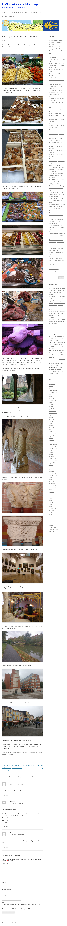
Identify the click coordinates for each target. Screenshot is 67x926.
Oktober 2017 (52, 485)
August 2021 (52, 436)
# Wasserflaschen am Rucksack (57, 265)
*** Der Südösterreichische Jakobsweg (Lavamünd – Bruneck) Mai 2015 (56, 175)
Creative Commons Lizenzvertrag (18, 12)
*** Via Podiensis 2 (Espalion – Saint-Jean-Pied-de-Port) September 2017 (56, 200)
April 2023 (51, 419)
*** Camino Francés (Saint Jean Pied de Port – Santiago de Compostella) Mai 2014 (57, 207)
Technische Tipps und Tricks (39, 12)
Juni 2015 (51, 504)
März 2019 (51, 471)
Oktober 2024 (52, 400)
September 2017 (53, 488)
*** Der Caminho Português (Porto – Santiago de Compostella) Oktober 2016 (56, 242)
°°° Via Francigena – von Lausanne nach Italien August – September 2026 (56, 42)
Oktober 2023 (52, 411)
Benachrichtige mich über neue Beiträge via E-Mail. (17, 909)
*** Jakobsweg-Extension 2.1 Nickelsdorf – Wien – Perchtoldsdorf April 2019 (56, 221)
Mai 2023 (51, 417)
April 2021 (51, 440)
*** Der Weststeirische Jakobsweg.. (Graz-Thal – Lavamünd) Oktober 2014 (56, 169)
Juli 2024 (51, 404)
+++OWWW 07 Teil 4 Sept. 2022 (56, 113)
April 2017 (51, 492)
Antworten (5, 795)
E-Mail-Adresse (7, 889)
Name (4, 882)
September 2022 (53, 421)
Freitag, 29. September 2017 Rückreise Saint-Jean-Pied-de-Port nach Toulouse (12, 768)
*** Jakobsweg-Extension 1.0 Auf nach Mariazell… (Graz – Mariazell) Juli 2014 (56, 215)
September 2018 (53, 475)
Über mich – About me (8, 16)
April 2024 (51, 409)
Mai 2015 (51, 506)
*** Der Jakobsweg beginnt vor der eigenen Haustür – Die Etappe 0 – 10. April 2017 (57, 163)
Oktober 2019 (52, 458)
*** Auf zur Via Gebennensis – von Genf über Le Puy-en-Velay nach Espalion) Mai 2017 (57, 194)
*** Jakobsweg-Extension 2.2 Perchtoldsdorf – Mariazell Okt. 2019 (57, 227)
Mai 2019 (51, 467)
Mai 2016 (51, 500)
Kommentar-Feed (53, 529)
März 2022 (51, 429)
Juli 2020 (51, 450)
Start (3, 12)
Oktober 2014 (52, 508)
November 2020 (53, 444)
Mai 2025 (51, 396)
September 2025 (53, 392)
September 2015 (53, 502)
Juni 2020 (51, 452)
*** (49, 96)
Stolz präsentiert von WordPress (10, 923)
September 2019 (53, 461)
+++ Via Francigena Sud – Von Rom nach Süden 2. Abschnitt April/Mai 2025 (56, 65)
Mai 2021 (51, 438)
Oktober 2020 (52, 446)
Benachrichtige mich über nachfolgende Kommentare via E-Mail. (21, 904)
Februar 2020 (52, 456)
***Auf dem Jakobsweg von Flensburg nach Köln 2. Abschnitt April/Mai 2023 (56, 92)
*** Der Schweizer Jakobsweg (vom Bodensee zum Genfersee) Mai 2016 (56, 188)
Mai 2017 (51, 490)
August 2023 (52, 415)
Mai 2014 (51, 515)
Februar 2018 (52, 483)
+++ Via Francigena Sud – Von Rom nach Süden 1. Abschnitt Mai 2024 (56, 80)
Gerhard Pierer (31, 752)
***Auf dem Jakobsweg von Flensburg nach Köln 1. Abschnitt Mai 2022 (56, 86)
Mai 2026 (51, 386)
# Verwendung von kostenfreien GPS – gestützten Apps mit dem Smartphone (56, 261)
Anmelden (51, 525)
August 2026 (52, 384)
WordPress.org (52, 531)
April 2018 (51, 481)
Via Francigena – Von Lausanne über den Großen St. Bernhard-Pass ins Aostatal (57, 321)
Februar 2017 (52, 494)
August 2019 (52, 463)
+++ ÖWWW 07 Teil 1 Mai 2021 (56, 103)
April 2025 (51, 398)
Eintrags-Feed (52, 527)
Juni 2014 (51, 512)
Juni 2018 (51, 477)
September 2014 (53, 510)
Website (4, 896)
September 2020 (53, 448)
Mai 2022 (51, 425)
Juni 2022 (51, 423)
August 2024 (52, 402)
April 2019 (51, 469)
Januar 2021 (52, 442)
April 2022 (51, 427)
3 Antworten (5, 40)
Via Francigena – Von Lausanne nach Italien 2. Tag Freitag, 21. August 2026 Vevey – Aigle (57, 299)
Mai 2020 (51, 454)
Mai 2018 (51, 479)
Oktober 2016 (52, 496)
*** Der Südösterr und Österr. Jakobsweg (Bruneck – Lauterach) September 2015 (56, 182)
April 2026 (51, 388)
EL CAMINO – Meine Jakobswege (20, 4)
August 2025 (52, 394)
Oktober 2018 (52, 473)
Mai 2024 (51, 407)
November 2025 (53, 390)
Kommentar (6, 863)
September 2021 (53, 434)
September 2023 (53, 413)
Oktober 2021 (52, 431)
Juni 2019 (51, 465)
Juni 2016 (51, 498)
